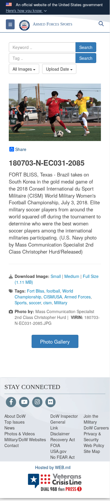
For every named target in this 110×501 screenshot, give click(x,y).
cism (47, 302)
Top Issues (14, 422)
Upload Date (58, 69)
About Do (13, 416)
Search (85, 47)
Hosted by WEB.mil (53, 467)
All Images (23, 69)
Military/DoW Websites (25, 439)
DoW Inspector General (64, 419)
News (9, 428)
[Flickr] (50, 402)
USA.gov (58, 451)
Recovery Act (62, 439)
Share (20, 149)
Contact (11, 445)
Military (60, 302)
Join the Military (91, 419)
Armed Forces (77, 297)
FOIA (55, 445)
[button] (27, 11)
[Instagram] (37, 402)
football (53, 291)
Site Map (92, 451)
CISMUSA (53, 297)
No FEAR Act (62, 457)
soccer (35, 302)
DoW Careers (96, 428)
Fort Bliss (35, 291)
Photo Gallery (55, 341)
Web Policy (94, 445)
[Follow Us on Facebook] (11, 402)
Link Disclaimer (60, 431)
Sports (21, 302)
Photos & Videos (19, 434)
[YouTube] (24, 402)
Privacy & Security (92, 436)
